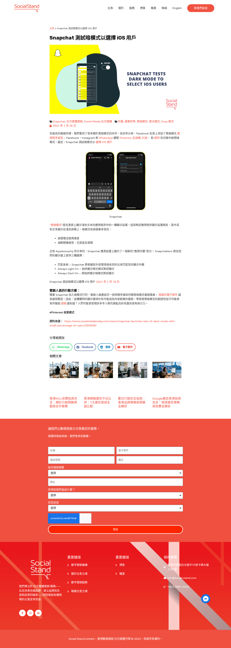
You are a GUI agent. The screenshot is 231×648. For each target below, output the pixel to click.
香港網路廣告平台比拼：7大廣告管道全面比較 (97, 402)
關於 (121, 8)
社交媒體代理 (122, 639)
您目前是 (53, 502)
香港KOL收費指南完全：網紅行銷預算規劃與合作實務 (63, 402)
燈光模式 (154, 121)
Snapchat (59, 121)
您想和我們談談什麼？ (61, 489)
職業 (153, 8)
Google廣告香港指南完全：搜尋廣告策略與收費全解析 (166, 402)
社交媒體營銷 (74, 121)
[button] (200, 8)
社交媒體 (46, 599)
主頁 (110, 8)
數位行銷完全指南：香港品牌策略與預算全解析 (131, 402)
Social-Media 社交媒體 (98, 121)
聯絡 (164, 8)
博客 (142, 8)
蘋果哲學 (130, 121)
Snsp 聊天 (167, 121)
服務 (132, 8)
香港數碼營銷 (105, 639)
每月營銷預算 (56, 467)
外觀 (120, 121)
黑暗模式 (142, 121)
